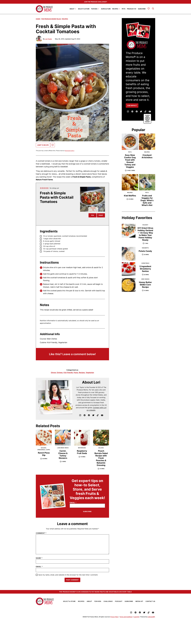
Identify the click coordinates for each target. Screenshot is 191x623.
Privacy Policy (114, 617)
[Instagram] (80, 415)
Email (73, 503)
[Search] (153, 8)
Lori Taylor (48, 39)
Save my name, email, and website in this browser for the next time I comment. (68, 575)
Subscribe (142, 9)
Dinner (53, 373)
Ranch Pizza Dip (44, 454)
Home (38, 19)
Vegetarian (90, 373)
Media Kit (139, 601)
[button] (41, 188)
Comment (41, 533)
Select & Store (84, 9)
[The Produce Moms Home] (44, 8)
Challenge (108, 601)
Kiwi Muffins (130, 195)
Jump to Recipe (43, 145)
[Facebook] (89, 415)
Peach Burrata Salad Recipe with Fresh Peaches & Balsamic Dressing (101, 458)
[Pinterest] (84, 415)
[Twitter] (93, 415)
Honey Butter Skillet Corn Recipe (145, 284)
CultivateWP (151, 617)
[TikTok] (98, 415)
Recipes (115, 9)
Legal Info (136, 617)
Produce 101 (131, 9)
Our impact (132, 105)
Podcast (118, 601)
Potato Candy (145, 251)
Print (101, 215)
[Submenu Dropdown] (75, 9)
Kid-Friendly (68, 373)
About (72, 9)
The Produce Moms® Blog (51, 19)
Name (39, 558)
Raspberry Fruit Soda (82, 452)
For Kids (94, 9)
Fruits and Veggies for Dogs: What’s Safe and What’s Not (147, 200)
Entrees (60, 373)
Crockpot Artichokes (147, 156)
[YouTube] (102, 415)
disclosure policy (69, 150)
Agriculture (106, 9)
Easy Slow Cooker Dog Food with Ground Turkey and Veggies (130, 161)
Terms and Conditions (126, 617)
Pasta (76, 373)
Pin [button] (92, 215)
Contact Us (150, 601)
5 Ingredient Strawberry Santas (145, 268)
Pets (123, 9)
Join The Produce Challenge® (95, 2)
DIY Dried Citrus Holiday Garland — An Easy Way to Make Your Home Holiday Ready (145, 234)
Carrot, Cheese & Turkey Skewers (62, 454)
